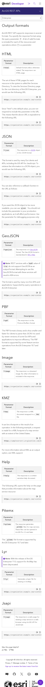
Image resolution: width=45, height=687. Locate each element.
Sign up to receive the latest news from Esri (21, 666)
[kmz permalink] (11, 398)
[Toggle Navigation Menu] (40, 682)
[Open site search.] (34, 3)
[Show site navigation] (40, 3)
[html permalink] (14, 54)
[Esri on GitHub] (14, 674)
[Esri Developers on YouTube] (36, 674)
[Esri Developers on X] (21, 674)
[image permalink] (14, 358)
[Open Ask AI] (29, 3)
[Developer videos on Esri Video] (29, 674)
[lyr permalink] (9, 552)
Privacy (7, 663)
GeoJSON (34, 249)
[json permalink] (13, 137)
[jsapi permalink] (12, 603)
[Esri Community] (7, 674)
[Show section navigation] (40, 11)
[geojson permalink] (21, 236)
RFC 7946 (31, 255)
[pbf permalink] (10, 307)
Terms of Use (33, 663)
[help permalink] (12, 462)
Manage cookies (19, 663)
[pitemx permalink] (15, 511)
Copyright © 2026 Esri (14, 659)
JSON (33, 150)
